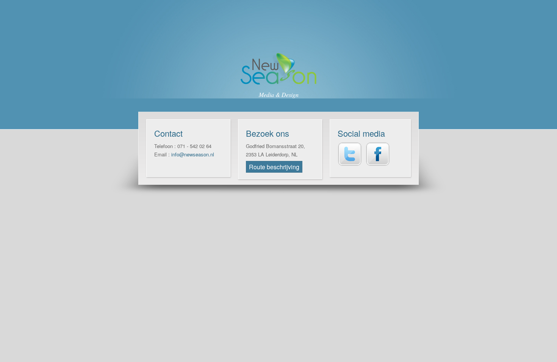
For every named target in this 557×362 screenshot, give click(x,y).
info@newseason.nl (192, 154)
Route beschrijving (274, 166)
